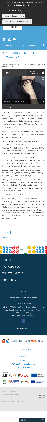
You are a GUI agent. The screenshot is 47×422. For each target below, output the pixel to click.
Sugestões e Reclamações (23, 349)
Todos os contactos (23, 328)
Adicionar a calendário (34, 72)
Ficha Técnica (23, 361)
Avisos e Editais (9, 39)
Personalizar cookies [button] (12, 10)
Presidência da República (10, 394)
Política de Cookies (23, 367)
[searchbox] (23, 45)
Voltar (7, 232)
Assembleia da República (10, 398)
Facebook (23, 321)
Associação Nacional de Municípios (13, 401)
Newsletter (23, 353)
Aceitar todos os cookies (14, 16)
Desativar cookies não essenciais (17, 21)
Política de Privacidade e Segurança (23, 364)
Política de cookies (23, 5)
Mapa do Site (23, 356)
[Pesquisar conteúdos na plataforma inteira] (42, 45)
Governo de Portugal (8, 391)
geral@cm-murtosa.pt (26, 315)
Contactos (14, 39)
